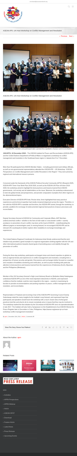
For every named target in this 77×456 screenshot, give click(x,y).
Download (8, 418)
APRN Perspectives (11, 399)
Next (70, 36)
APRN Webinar (9, 404)
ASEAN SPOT (9, 413)
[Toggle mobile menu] (73, 6)
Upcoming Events (10, 436)
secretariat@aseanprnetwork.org (38, 1)
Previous (64, 36)
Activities (7, 395)
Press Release (9, 431)
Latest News (8, 427)
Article (23, 316)
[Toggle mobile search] (69, 6)
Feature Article (9, 422)
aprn (6, 316)
